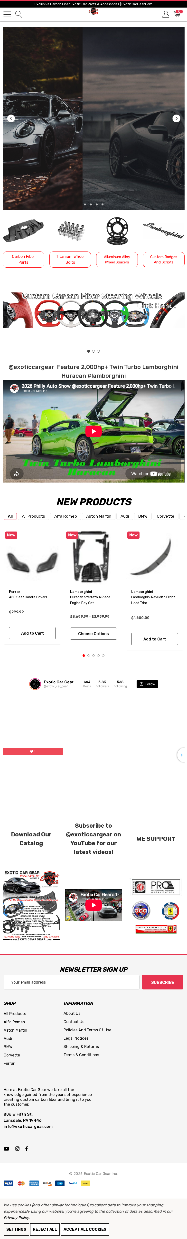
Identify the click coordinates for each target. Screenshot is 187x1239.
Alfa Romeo (65, 516)
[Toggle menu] (7, 14)
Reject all (45, 1229)
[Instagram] (18, 1148)
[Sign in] (165, 14)
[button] (11, 118)
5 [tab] (103, 655)
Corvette (165, 516)
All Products (33, 516)
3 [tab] (93, 655)
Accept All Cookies (85, 1229)
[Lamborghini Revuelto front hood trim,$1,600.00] (154, 557)
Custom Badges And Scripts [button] (163, 260)
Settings (16, 1229)
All (10, 516)
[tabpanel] (32, 587)
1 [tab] (84, 655)
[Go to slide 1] (88, 351)
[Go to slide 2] (93, 351)
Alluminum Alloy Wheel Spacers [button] (117, 260)
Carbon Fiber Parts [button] (23, 259)
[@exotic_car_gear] (35, 684)
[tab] (10, 516)
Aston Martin (98, 516)
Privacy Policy (16, 1217)
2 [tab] (88, 655)
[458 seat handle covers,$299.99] (32, 557)
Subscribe (162, 982)
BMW (143, 516)
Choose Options (93, 633)
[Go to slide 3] (98, 351)
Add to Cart (32, 633)
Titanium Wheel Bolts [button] (70, 259)
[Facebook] (26, 1148)
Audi (125, 516)
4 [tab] (98, 655)
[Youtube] (7, 1148)
